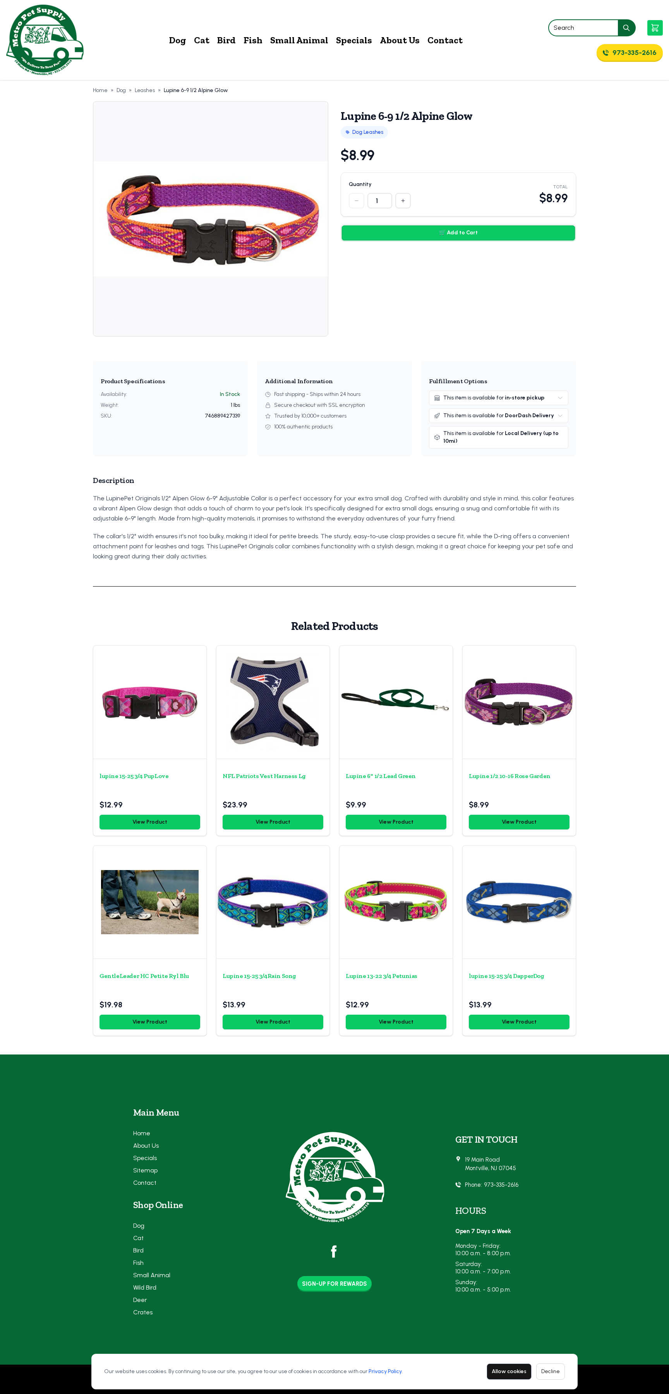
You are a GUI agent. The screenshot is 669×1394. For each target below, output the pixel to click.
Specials (354, 40)
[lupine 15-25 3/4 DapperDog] (519, 902)
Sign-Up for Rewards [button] (334, 1283)
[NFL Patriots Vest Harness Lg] (272, 702)
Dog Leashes (367, 132)
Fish (253, 40)
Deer (140, 1300)
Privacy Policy (385, 1371)
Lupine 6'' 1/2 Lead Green (381, 776)
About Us (400, 40)
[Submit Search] (627, 27)
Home (100, 90)
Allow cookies (509, 1371)
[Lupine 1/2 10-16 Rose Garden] (519, 702)
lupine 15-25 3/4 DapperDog (506, 975)
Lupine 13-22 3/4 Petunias (381, 975)
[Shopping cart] (655, 28)
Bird (226, 40)
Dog (177, 40)
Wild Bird (144, 1287)
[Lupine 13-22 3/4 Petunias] (396, 902)
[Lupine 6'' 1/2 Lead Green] (396, 702)
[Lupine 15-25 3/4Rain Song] (272, 902)
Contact (445, 40)
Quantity (360, 184)
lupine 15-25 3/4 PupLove (133, 776)
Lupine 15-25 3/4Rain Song (259, 975)
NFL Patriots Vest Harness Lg (264, 776)
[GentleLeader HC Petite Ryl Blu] (149, 902)
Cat (201, 40)
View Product (149, 822)
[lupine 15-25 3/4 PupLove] (149, 702)
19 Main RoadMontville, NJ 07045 (490, 1164)
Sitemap (145, 1170)
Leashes (145, 90)
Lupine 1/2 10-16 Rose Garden (510, 776)
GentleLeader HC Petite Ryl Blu (144, 975)
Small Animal (299, 40)
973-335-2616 (501, 1184)
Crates (143, 1312)
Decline (550, 1371)
